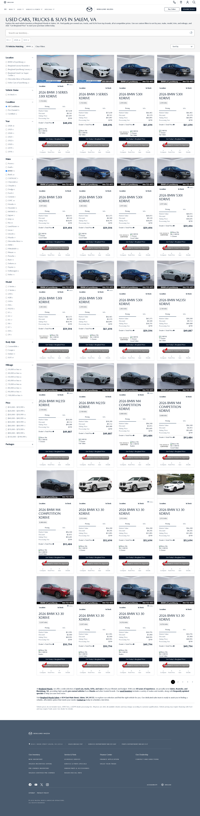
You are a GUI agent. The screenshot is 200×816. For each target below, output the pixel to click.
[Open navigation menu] (5, 9)
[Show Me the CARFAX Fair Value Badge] (43, 130)
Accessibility (152, 784)
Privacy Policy (43, 793)
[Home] (89, 9)
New (11, 9)
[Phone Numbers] (174, 2)
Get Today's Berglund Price (55, 139)
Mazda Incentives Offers (40, 764)
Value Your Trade (108, 764)
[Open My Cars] (187, 2)
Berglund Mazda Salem (49, 697)
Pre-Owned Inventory (39, 768)
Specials (48, 9)
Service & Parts (33, 9)
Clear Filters (40, 46)
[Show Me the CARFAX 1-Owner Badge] (174, 234)
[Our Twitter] (36, 785)
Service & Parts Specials (75, 764)
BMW (28, 46)
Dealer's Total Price (46, 123)
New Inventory (36, 759)
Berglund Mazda (45, 689)
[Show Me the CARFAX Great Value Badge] (83, 654)
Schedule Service (189, 9)
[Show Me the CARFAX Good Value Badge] (174, 445)
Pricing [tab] (47, 106)
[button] (55, 101)
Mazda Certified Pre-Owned (42, 773)
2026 (17, 40)
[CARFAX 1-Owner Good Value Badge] (43, 235)
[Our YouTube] (41, 785)
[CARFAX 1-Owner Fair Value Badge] (134, 133)
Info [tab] (63, 106)
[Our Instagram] (47, 785)
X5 (8, 40)
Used (19, 9)
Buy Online (172, 9)
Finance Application (109, 759)
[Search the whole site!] (193, 2)
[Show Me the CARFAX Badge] (134, 444)
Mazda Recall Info (73, 773)
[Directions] (181, 2)
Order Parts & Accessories (76, 768)
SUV (26, 40)
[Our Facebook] (30, 785)
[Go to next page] (192, 682)
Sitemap (32, 793)
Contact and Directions (147, 759)
